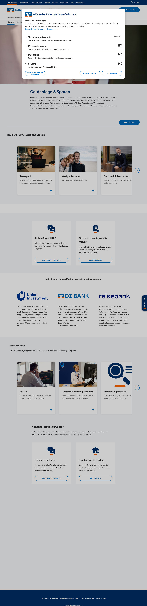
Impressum (51, 29)
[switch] (120, 45)
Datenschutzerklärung (34, 29)
